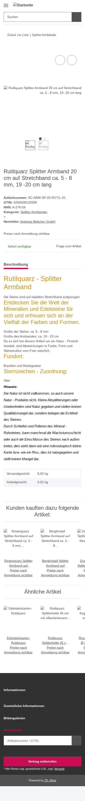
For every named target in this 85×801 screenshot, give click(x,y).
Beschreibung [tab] (16, 264)
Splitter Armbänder (34, 212)
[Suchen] (76, 17)
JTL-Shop (50, 780)
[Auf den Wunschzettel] (72, 60)
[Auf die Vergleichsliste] (60, 60)
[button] (63, 5)
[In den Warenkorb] (7, 48)
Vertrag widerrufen (42, 761)
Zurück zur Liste (18, 35)
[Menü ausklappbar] (6, 4)
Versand (59, 768)
